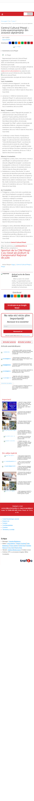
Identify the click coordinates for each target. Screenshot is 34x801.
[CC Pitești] (17, 47)
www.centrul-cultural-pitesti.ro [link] (10, 71)
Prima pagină (4, 21)
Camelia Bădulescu (15, 541)
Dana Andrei (6, 40)
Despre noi (5, 521)
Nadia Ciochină (21, 543)
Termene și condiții (8, 529)
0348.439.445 (12, 510)
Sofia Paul (22, 545)
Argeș (13, 264)
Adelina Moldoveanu (14, 550)
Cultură (13, 21)
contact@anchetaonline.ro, (10, 508)
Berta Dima (18, 548)
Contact (4, 523)
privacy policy (26, 335)
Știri (9, 21)
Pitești (3, 266)
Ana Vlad (11, 548)
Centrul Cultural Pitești (23, 264)
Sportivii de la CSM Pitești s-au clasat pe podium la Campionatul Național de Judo (15, 254)
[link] (18, 242)
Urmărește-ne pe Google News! (17, 306)
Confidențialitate (7, 525)
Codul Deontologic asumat (10, 519)
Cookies (5, 527)
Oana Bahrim (11, 543)
